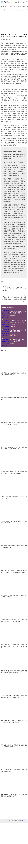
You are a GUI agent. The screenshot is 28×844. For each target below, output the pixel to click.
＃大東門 (10, 10)
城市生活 (16, 6)
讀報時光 (22, 6)
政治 (2, 281)
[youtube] (16, 2)
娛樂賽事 (3, 6)
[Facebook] (19, 2)
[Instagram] (21, 2)
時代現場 (9, 6)
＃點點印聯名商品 (18, 10)
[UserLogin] (23, 2)
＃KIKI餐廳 (3, 10)
